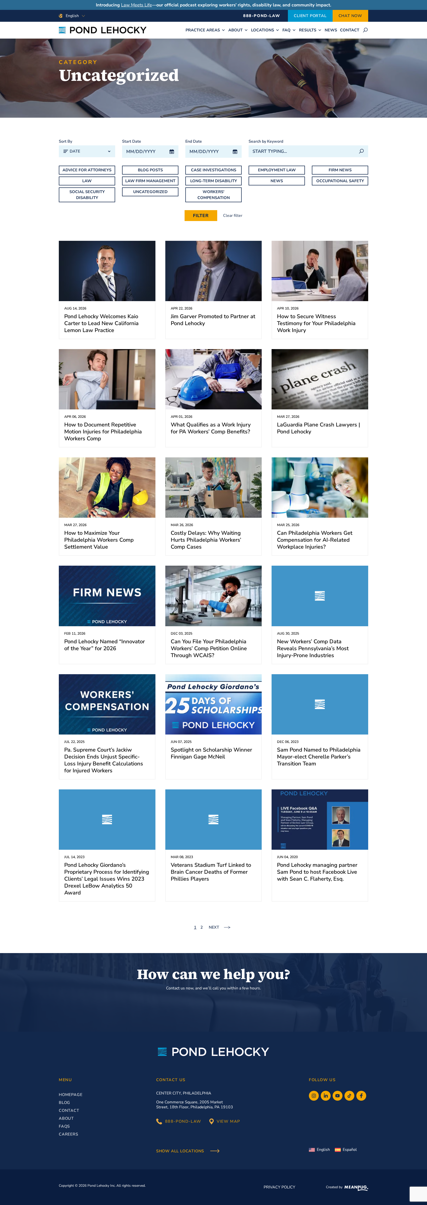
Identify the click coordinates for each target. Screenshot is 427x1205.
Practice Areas (203, 30)
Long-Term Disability (213, 181)
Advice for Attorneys (87, 170)
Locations (262, 30)
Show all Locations (180, 1151)
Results (307, 30)
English (323, 1149)
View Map (228, 1121)
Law (87, 181)
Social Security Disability (87, 195)
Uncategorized (150, 192)
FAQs (64, 1126)
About (235, 30)
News (331, 30)
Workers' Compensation (213, 195)
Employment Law (277, 170)
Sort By (65, 141)
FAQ (286, 30)
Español (350, 1149)
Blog (64, 1102)
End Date (193, 141)
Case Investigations (213, 170)
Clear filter (232, 215)
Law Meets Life (136, 5)
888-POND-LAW (261, 16)
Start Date (131, 141)
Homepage (70, 1094)
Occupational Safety (340, 181)
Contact (349, 30)
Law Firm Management (150, 181)
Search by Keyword (266, 141)
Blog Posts (150, 170)
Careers (68, 1134)
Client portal (310, 16)
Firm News (340, 170)
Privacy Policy (279, 1187)
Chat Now (350, 16)
